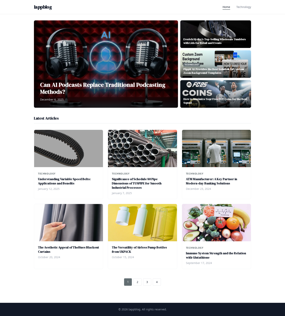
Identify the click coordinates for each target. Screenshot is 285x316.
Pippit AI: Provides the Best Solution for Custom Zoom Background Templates (213, 71)
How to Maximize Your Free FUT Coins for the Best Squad (215, 101)
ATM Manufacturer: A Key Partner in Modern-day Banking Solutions (211, 181)
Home (226, 7)
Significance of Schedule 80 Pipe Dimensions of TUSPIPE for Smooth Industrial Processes (137, 183)
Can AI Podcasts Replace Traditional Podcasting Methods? (102, 88)
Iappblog (43, 7)
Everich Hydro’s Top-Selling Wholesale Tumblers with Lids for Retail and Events (214, 41)
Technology (243, 7)
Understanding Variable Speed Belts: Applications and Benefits (64, 181)
